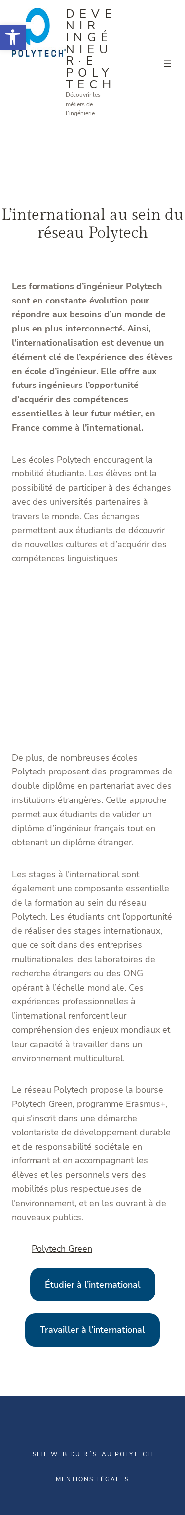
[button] (13, 37)
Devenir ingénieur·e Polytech (91, 49)
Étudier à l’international (93, 1285)
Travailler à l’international (92, 1330)
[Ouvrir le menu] (167, 63)
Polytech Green (62, 1249)
